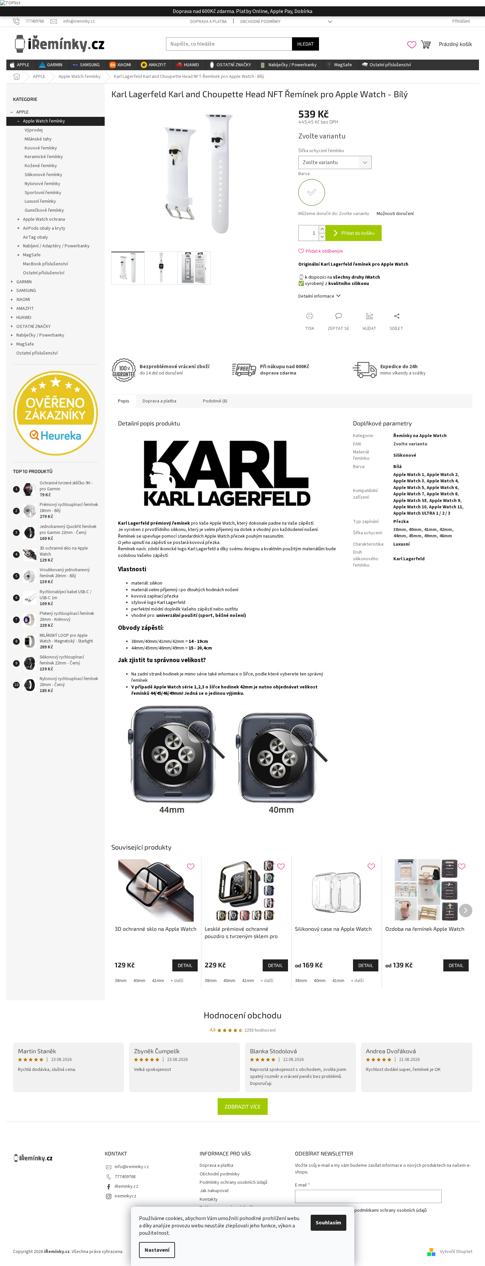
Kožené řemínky (41, 165)
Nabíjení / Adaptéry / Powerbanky (56, 246)
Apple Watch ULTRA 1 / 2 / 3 (421, 513)
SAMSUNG (26, 290)
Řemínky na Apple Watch (420, 435)
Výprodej (34, 130)
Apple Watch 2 (442, 474)
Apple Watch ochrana (44, 219)
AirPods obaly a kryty (44, 228)
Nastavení (157, 1250)
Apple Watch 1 (408, 474)
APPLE (22, 112)
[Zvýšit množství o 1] (322, 229)
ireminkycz (125, 1196)
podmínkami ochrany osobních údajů (390, 1210)
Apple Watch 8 (442, 494)
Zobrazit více (243, 1106)
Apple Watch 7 (408, 494)
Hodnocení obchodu (243, 1015)
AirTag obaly (35, 237)
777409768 (125, 1176)
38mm (121, 980)
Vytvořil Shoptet (456, 1252)
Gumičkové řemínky (44, 210)
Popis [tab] (123, 401)
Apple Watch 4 (442, 481)
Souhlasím (328, 1222)
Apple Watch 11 (445, 507)
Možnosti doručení (395, 214)
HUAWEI (23, 317)
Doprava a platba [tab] (159, 401)
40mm (139, 980)
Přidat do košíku (358, 233)
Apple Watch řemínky (44, 121)
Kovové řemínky (41, 148)
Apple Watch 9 (444, 500)
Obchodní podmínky (260, 22)
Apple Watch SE (410, 500)
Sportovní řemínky (43, 192)
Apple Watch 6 (442, 487)
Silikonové (404, 455)
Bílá (397, 466)
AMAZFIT (25, 308)
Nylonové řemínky (42, 183)
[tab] (189, 398)
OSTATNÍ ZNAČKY (33, 326)
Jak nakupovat (214, 1190)
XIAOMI (23, 299)
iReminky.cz (126, 1186)
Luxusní (401, 544)
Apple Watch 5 (408, 487)
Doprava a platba (208, 22)
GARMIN (24, 282)
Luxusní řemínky (40, 201)
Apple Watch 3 (408, 481)
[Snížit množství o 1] (322, 237)
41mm (158, 980)
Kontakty (209, 1199)
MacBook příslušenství (45, 264)
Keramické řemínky (44, 156)
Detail (185, 965)
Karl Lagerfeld (409, 559)
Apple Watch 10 (409, 507)
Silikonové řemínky (43, 174)
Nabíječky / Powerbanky (40, 335)
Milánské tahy (38, 139)
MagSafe (32, 255)
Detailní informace (316, 296)
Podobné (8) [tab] (215, 401)
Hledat (305, 44)
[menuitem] (21, 65)
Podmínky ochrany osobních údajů (233, 1182)
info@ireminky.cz (132, 1166)
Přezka (401, 521)
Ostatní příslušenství (43, 273)
